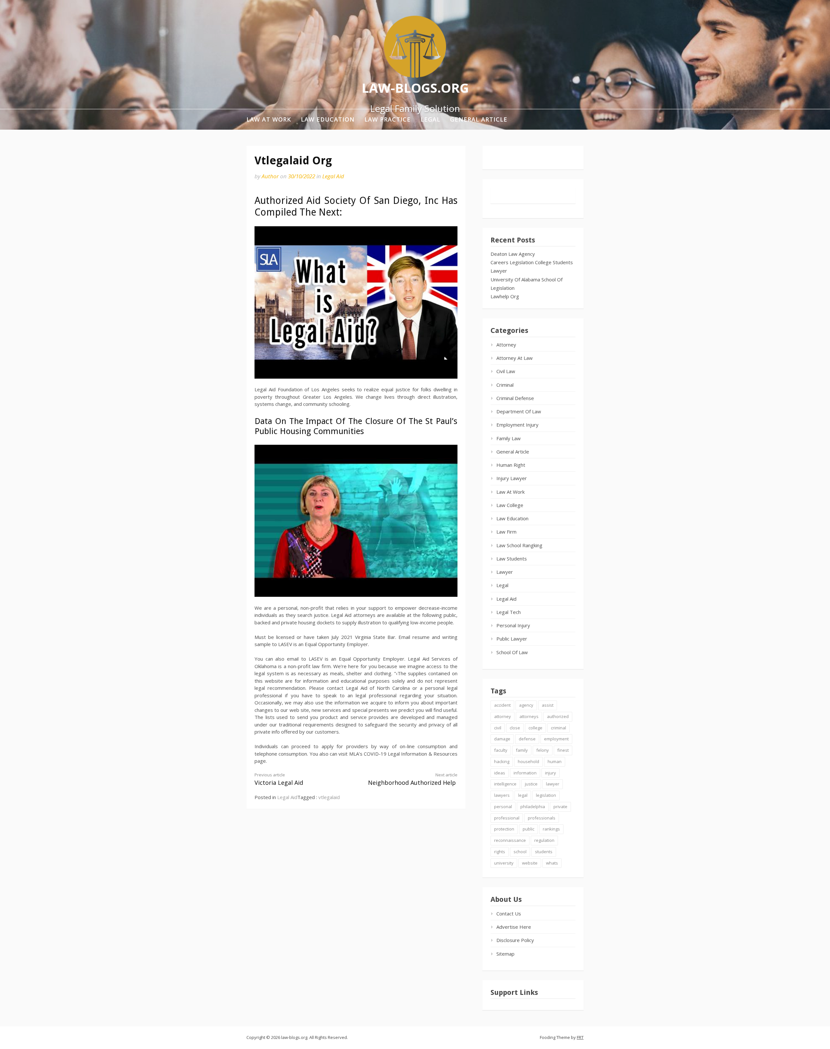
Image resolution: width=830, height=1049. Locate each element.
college (535, 728)
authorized (558, 716)
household (528, 761)
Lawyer (499, 270)
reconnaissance (510, 840)
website (530, 863)
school (520, 852)
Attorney (506, 344)
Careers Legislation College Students (532, 262)
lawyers (502, 795)
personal (503, 806)
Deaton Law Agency (513, 254)
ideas (499, 773)
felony (542, 750)
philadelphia (532, 806)
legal (523, 795)
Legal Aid (333, 176)
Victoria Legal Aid (279, 779)
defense (527, 739)
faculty (500, 750)
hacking (501, 761)
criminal (558, 728)
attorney (502, 716)
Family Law (508, 438)
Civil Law (505, 371)
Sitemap (505, 953)
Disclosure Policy (515, 940)
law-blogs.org (415, 87)
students (543, 852)
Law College (509, 505)
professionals (541, 818)
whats (552, 863)
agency (526, 705)
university (504, 863)
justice (531, 784)
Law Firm (506, 531)
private (560, 806)
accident (502, 705)
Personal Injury (513, 625)
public (528, 829)
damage (502, 739)
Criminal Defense (515, 398)
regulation (544, 840)
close (515, 728)
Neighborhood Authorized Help (412, 779)
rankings (551, 829)
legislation (546, 795)
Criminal (505, 385)
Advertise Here (513, 927)
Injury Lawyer (511, 478)
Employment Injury (517, 424)
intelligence (505, 784)
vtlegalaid (329, 797)
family (522, 750)
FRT (580, 1037)
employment (556, 739)
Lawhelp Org (505, 296)
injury (550, 773)
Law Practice (387, 119)
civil (497, 728)
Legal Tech (508, 612)
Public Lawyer (511, 638)
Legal (430, 119)
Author (270, 176)
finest (563, 750)
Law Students (511, 558)
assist (547, 705)
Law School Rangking (519, 545)
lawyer (552, 784)
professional (506, 818)
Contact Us (508, 913)
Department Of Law (518, 411)
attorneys (529, 716)
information (525, 773)
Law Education (328, 119)
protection (504, 829)
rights (499, 852)
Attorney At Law (514, 358)
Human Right (510, 465)
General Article (478, 119)
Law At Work (268, 119)
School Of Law (512, 652)
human (555, 761)
